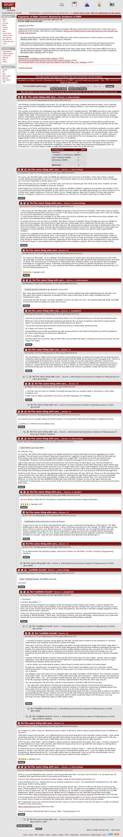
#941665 (70, 173)
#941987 (71, 387)
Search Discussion (69, 82)
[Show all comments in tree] (25, 97)
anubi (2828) (25, 770)
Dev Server (6, 80)
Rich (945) (24, 442)
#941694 (67, 595)
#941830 (73, 353)
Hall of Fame (7, 33)
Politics (5, 62)
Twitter (5, 70)
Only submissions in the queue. (106, 13)
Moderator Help (24, 826)
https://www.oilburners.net (29, 807)
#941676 (63, 442)
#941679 (70, 573)
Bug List (5, 78)
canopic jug (23, 25)
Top (102, 80)
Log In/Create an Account (87, 80)
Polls (4, 31)
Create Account (8, 41)
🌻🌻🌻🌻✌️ (28, 272)
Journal (79, 253)
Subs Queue (7, 37)
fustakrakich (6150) (27, 415)
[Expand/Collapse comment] (19, 97)
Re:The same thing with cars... (44, 169)
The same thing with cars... (42, 97)
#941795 (66, 547)
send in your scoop (81, 13)
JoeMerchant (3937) (32, 253)
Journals (5, 23)
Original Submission (25, 68)
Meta (4, 60)
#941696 (70, 495)
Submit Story (7, 35)
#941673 (69, 206)
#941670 (70, 415)
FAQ (4, 21)
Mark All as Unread (77, 89)
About (5, 19)
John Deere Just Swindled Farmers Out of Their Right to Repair (44, 60)
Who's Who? (7, 76)
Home (25, 834)
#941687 (67, 726)
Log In (5, 43)
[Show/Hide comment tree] (22, 97)
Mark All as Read (58, 89)
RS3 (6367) (29, 547)
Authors (5, 27)
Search (5, 29)
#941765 (75, 314)
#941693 (72, 283)
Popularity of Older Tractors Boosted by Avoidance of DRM (49, 17)
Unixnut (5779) (25, 100)
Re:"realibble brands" (41, 592)
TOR (4, 82)
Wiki (4, 74)
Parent (21, 198)
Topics (5, 25)
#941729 (62, 770)
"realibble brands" (37, 570)
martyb (27, 20)
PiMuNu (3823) (32, 387)
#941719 (71, 636)
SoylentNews (8, 6)
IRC (4, 72)
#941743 (65, 515)
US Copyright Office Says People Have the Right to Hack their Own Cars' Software (52, 62)
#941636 (66, 100)
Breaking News (8, 54)
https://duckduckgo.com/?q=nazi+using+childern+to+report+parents (63, 794)
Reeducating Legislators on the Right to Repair (38, 58)
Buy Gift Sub (7, 39)
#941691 (72, 253)
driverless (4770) (33, 353)
